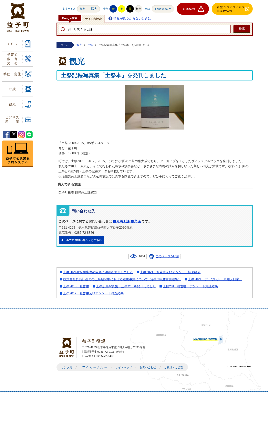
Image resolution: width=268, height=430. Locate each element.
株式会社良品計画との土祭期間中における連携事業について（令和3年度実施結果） (122, 279)
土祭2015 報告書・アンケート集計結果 (190, 286)
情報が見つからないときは (132, 18)
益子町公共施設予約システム (17, 154)
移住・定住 (12, 73)
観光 (12, 104)
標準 (82, 8)
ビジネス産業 (12, 119)
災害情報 (189, 8)
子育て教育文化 (12, 58)
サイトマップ (123, 367)
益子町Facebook (6, 134)
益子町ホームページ (18, 17)
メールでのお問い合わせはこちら (81, 240)
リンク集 (66, 367)
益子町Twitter (13, 134)
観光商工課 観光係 (127, 221)
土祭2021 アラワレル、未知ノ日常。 (215, 279)
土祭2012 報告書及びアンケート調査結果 (93, 293)
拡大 (94, 8)
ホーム (64, 45)
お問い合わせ (148, 367)
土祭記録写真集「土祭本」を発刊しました (126, 286)
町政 (12, 88)
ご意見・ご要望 (173, 367)
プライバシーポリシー (94, 367)
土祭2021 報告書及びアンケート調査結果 (170, 272)
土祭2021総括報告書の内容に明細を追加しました (98, 272)
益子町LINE (29, 134)
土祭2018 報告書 (76, 286)
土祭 (90, 45)
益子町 (68, 347)
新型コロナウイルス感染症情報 (231, 9)
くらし (12, 43)
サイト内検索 (93, 18)
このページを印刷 (167, 256)
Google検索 (69, 18)
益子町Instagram (21, 134)
